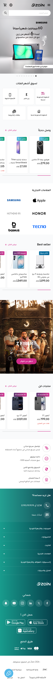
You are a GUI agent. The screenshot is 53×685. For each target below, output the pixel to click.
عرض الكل (12, 130)
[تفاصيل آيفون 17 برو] (17, 403)
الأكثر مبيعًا (44, 253)
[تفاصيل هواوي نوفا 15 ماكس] (40, 147)
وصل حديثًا (44, 139)
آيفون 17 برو (22, 415)
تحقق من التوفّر (26, 361)
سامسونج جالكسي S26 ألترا (19, 275)
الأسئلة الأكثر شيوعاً (38, 677)
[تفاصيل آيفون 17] (40, 403)
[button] (36, 76)
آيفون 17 (45, 415)
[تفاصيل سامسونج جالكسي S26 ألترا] (17, 262)
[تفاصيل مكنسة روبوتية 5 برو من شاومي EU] (40, 262)
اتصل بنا (21, 677)
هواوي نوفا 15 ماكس (40, 159)
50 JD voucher (43, 394)
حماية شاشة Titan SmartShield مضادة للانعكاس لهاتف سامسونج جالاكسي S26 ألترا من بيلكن (18, 161)
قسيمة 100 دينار (20, 253)
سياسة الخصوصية (14, 669)
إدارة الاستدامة (32, 669)
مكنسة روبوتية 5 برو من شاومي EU (40, 275)
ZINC (45, 669)
